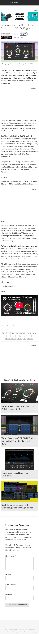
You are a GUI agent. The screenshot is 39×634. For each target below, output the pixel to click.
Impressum (23, 629)
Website (8, 595)
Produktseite (10, 286)
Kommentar (10, 556)
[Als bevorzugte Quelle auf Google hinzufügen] (6, 37)
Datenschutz (13, 629)
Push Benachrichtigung (28, 632)
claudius (15, 34)
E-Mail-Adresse (11, 585)
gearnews (13, 3)
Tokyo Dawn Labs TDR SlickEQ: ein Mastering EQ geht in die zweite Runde (17, 441)
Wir (6, 629)
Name (8, 575)
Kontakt (32, 629)
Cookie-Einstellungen (11, 632)
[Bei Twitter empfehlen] (33, 326)
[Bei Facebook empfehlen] (25, 326)
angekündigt (17, 75)
